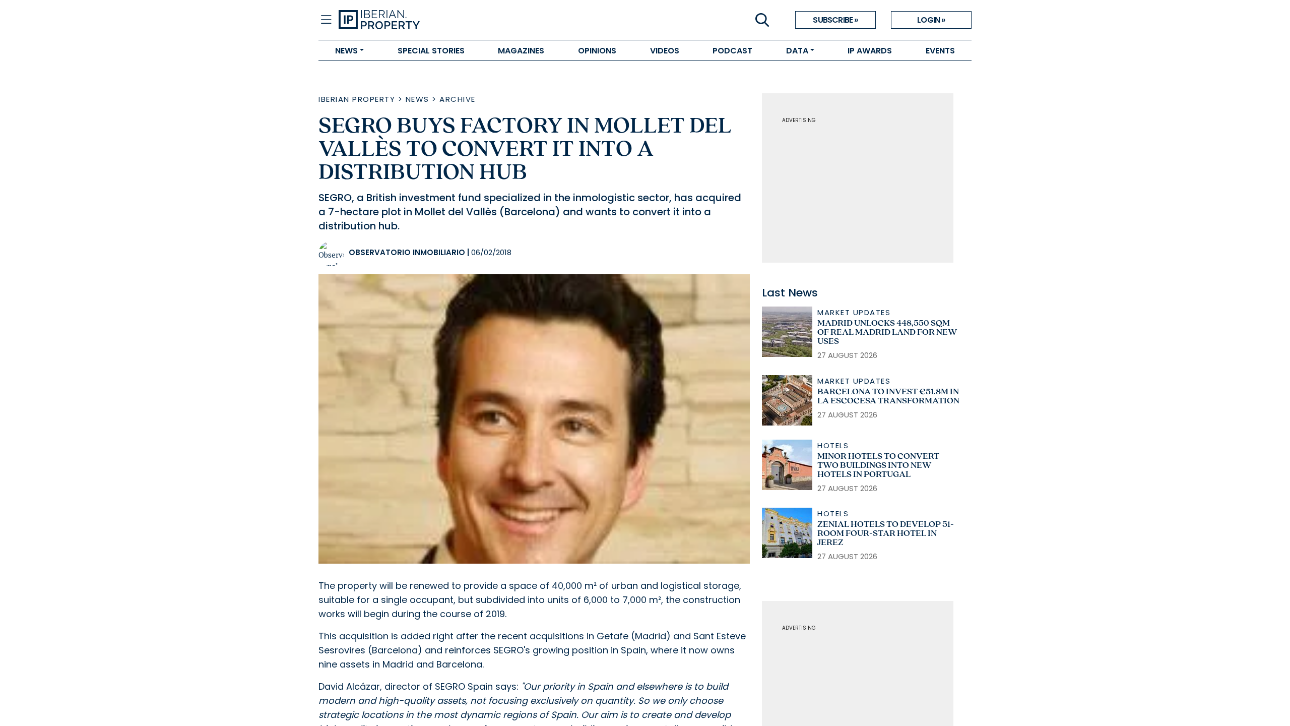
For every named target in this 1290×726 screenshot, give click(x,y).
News (417, 99)
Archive (457, 99)
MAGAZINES (521, 50)
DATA (797, 50)
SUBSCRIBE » (835, 20)
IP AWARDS (870, 50)
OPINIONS (597, 50)
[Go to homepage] (492, 20)
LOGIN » (931, 20)
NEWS (346, 50)
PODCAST (732, 50)
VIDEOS (664, 50)
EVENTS (940, 50)
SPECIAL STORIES (431, 50)
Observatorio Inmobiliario (407, 252)
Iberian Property (356, 99)
